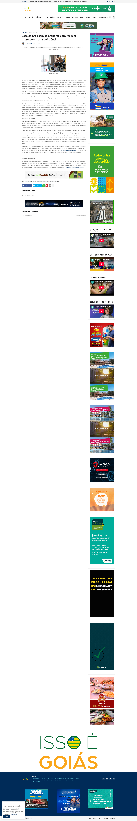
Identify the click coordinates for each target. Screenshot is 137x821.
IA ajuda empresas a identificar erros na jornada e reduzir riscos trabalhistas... (48, 1)
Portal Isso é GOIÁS (54, 181)
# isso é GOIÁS (33, 32)
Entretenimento (103, 17)
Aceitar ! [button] (7, 816)
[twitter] (112, 2)
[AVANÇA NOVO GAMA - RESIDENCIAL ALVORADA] (102, 127)
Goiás (46, 17)
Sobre (100, 818)
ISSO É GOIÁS (34, 818)
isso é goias (39, 181)
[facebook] (103, 779)
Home (24, 17)
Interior (68, 17)
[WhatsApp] (43, 185)
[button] (110, 17)
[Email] (50, 185)
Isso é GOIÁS (46, 181)
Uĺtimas (38, 17)
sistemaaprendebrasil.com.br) (68, 150)
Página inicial (25, 32)
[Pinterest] (47, 185)
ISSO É (31, 17)
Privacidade (112, 818)
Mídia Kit (105, 818)
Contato (95, 818)
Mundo (88, 17)
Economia (75, 17)
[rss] (114, 2)
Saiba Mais (14, 814)
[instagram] (109, 2)
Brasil (81, 17)
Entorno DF (60, 17)
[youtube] (107, 2)
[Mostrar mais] (53, 185)
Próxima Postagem (80, 215)
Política (94, 17)
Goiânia (52, 17)
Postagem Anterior (27, 215)
